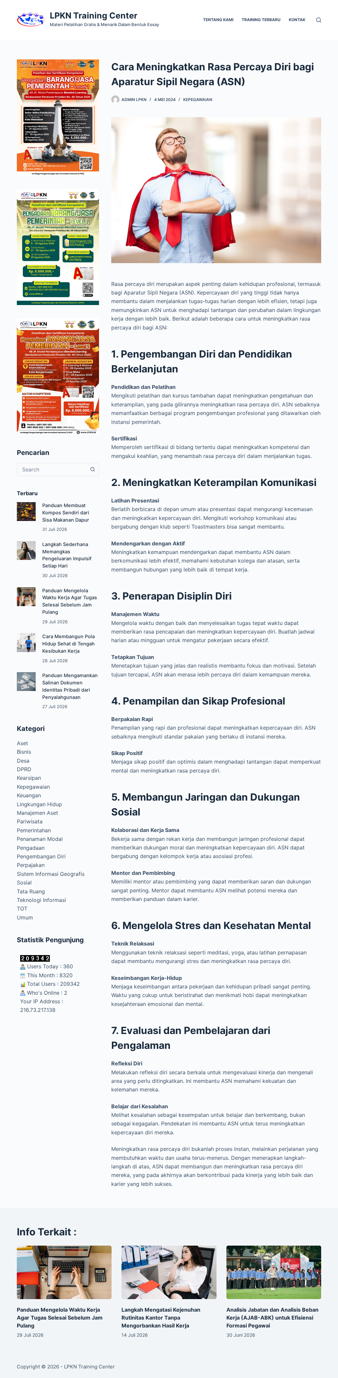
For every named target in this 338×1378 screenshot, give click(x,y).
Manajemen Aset (37, 813)
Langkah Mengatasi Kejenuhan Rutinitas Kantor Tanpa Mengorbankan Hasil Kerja (160, 1317)
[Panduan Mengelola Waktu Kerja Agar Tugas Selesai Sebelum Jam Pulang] (26, 596)
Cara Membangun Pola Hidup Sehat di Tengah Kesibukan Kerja (68, 644)
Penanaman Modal (40, 839)
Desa (23, 760)
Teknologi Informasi (41, 900)
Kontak (297, 19)
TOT (22, 908)
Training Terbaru (261, 19)
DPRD (24, 769)
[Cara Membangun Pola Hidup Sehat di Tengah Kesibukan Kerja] (26, 642)
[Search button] (92, 469)
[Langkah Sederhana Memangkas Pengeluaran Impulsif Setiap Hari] (26, 550)
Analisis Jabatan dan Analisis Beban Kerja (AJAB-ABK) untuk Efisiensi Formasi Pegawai (272, 1317)
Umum (25, 917)
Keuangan (29, 795)
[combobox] (51, 469)
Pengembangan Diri (41, 856)
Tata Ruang (31, 891)
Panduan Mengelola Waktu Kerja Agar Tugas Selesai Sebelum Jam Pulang (60, 1317)
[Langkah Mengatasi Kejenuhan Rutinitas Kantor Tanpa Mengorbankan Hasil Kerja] (168, 1272)
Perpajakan (31, 865)
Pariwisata (30, 821)
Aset (22, 743)
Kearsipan (29, 778)
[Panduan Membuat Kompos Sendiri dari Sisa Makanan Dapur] (26, 511)
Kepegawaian (197, 99)
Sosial (24, 882)
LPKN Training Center (93, 15)
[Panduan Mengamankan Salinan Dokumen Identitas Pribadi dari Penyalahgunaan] (26, 681)
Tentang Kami (218, 19)
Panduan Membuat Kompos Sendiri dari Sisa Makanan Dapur (65, 512)
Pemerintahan (34, 830)
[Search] (318, 19)
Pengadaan (31, 847)
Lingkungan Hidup (39, 804)
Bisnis (24, 751)
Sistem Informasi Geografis (50, 874)
